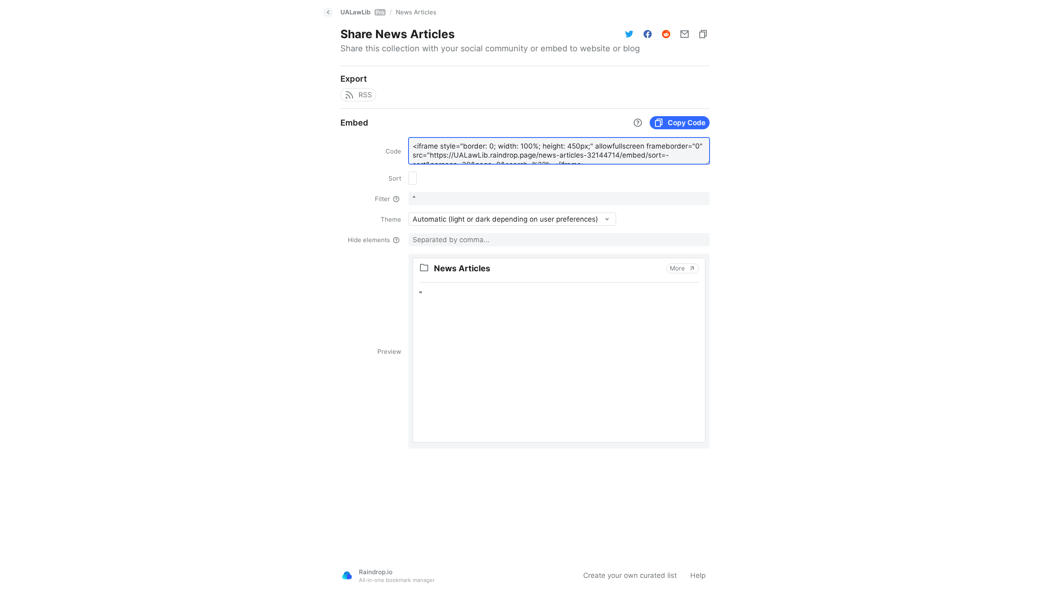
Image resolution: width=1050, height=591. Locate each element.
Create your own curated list (630, 575)
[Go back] (328, 12)
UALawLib (362, 12)
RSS (365, 95)
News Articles (416, 12)
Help (697, 575)
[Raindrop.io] (347, 575)
